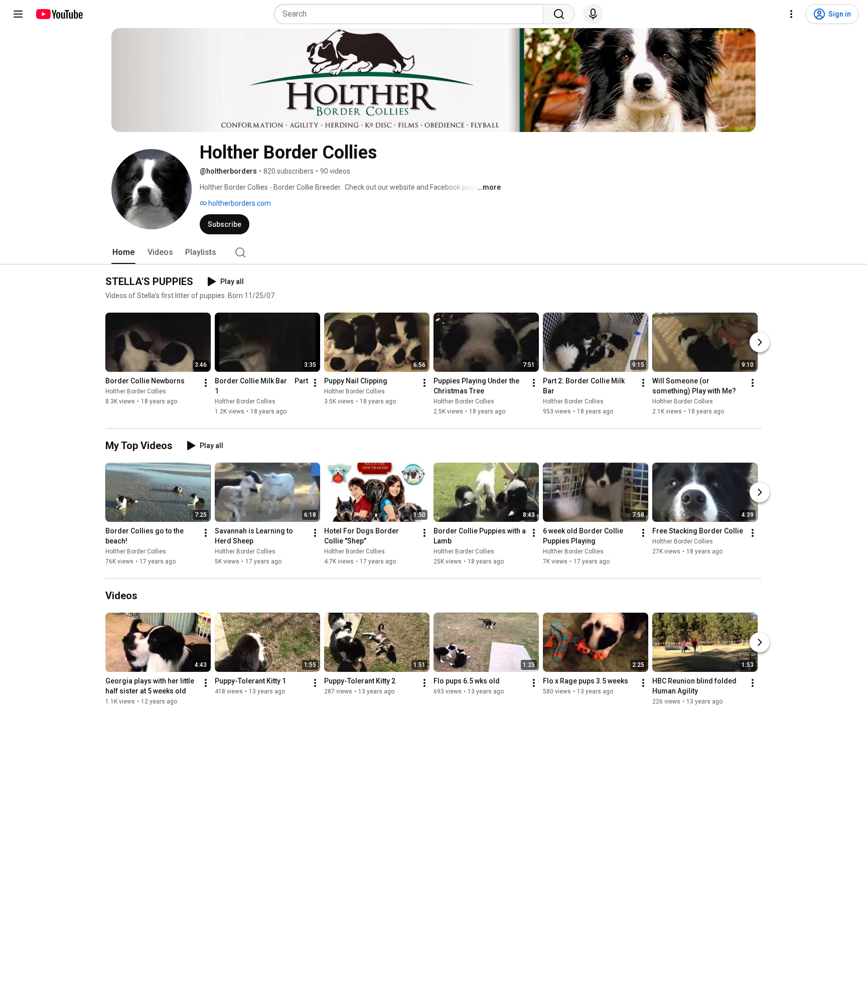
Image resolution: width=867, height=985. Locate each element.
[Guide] (18, 14)
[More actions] (206, 383)
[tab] (123, 252)
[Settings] (791, 14)
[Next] (760, 342)
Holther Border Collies (135, 391)
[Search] (559, 14)
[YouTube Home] (59, 14)
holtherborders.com (239, 203)
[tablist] (433, 252)
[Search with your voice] (593, 14)
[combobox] (411, 14)
